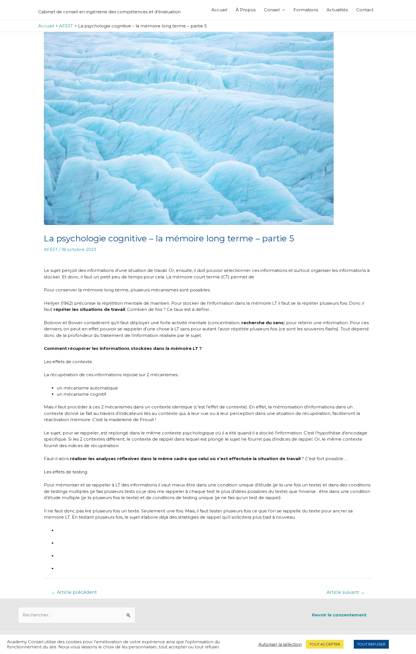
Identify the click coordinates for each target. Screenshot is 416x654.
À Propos (246, 9)
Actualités (337, 9)
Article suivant (346, 592)
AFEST (51, 249)
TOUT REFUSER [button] (371, 644)
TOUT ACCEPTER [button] (324, 644)
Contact (365, 9)
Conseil (272, 9)
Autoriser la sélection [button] (280, 644)
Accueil (219, 9)
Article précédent (74, 592)
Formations (305, 9)
